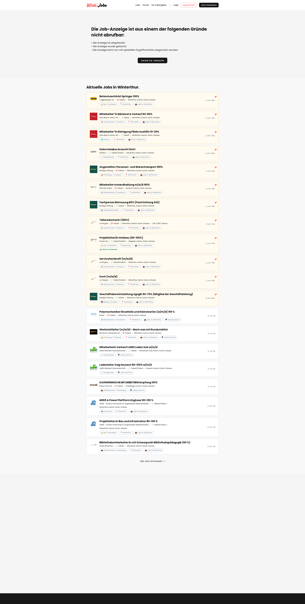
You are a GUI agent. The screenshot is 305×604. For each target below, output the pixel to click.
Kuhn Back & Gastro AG (108, 117)
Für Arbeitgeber (159, 5)
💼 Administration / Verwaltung (113, 390)
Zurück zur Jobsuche (152, 60)
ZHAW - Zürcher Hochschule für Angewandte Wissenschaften (124, 404)
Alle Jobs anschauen (151, 461)
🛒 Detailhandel (107, 157)
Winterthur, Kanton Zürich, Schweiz (141, 100)
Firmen (145, 5)
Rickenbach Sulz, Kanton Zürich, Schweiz (155, 351)
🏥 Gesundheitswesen (110, 210)
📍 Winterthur (125, 104)
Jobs (137, 5)
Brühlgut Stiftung (106, 170)
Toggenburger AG (106, 100)
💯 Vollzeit (121, 100)
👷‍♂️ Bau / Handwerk (108, 104)
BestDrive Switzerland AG (109, 333)
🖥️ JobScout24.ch (172, 320)
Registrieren (189, 5)
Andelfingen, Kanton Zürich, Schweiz (140, 386)
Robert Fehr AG (105, 386)
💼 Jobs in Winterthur (143, 104)
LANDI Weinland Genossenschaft (112, 351)
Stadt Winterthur (106, 446)
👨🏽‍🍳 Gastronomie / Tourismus (112, 122)
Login (175, 5)
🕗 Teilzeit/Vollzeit (116, 153)
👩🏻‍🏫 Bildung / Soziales (109, 302)
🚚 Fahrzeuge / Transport (111, 175)
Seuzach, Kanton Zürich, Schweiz (159, 368)
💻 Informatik (106, 411)
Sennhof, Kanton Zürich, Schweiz (139, 188)
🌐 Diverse (105, 139)
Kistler (101, 315)
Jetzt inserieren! (209, 5)
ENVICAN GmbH (105, 188)
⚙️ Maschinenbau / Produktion (113, 192)
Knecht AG (103, 241)
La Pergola (103, 223)
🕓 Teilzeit (125, 117)
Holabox (102, 153)
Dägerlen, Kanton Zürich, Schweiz (141, 241)
